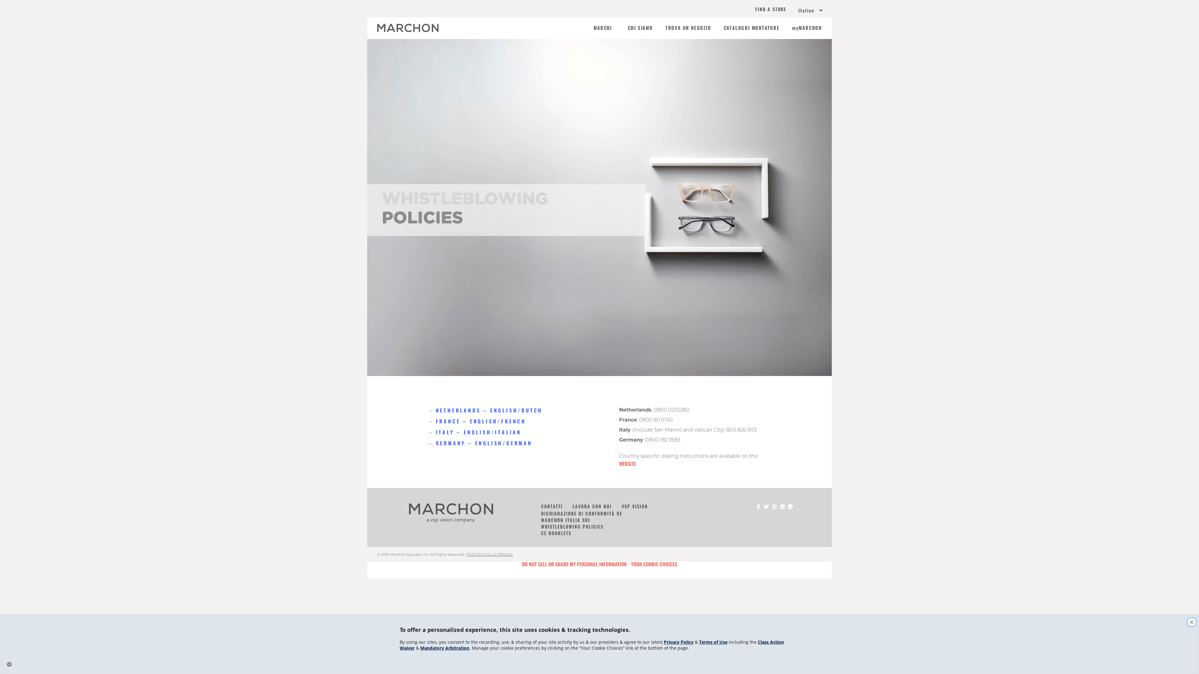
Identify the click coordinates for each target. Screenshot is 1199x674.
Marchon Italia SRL (566, 520)
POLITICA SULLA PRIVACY (490, 554)
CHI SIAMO (640, 28)
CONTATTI (552, 506)
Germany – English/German (484, 443)
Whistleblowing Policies (572, 526)
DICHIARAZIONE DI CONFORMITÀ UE (581, 513)
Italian (806, 10)
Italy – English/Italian (478, 432)
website (627, 463)
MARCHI (603, 28)
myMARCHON (807, 28)
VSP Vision (635, 506)
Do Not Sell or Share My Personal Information (574, 564)
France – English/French (481, 421)
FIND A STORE (770, 9)
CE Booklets (556, 533)
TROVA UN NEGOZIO (688, 28)
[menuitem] (803, 11)
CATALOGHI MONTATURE (752, 28)
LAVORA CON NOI (592, 506)
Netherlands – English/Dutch (489, 410)
